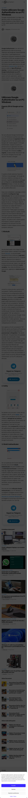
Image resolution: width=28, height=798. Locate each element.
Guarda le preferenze (13, 793)
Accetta (13, 785)
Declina (13, 789)
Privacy (14, 796)
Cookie (11, 796)
